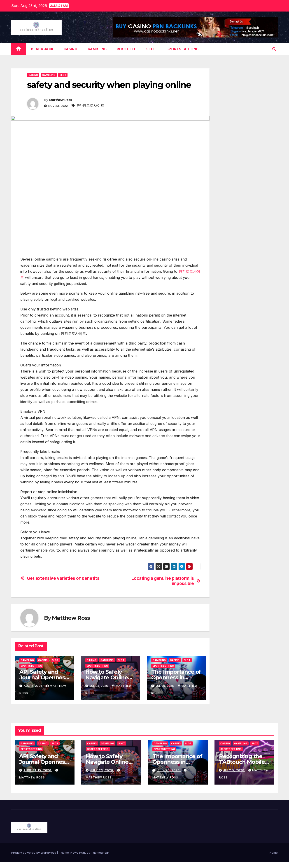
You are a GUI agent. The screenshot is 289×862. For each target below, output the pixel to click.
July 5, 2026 (234, 770)
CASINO (70, 49)
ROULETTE (126, 49)
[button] (274, 49)
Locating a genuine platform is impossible (162, 581)
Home (274, 852)
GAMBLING (97, 49)
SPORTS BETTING (182, 49)
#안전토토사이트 (90, 105)
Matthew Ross (60, 100)
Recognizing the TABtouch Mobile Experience (242, 762)
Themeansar (100, 852)
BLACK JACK (42, 49)
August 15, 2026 (37, 770)
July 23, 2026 (102, 770)
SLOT (151, 49)
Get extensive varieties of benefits (63, 578)
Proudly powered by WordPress (34, 852)
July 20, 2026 (169, 770)
